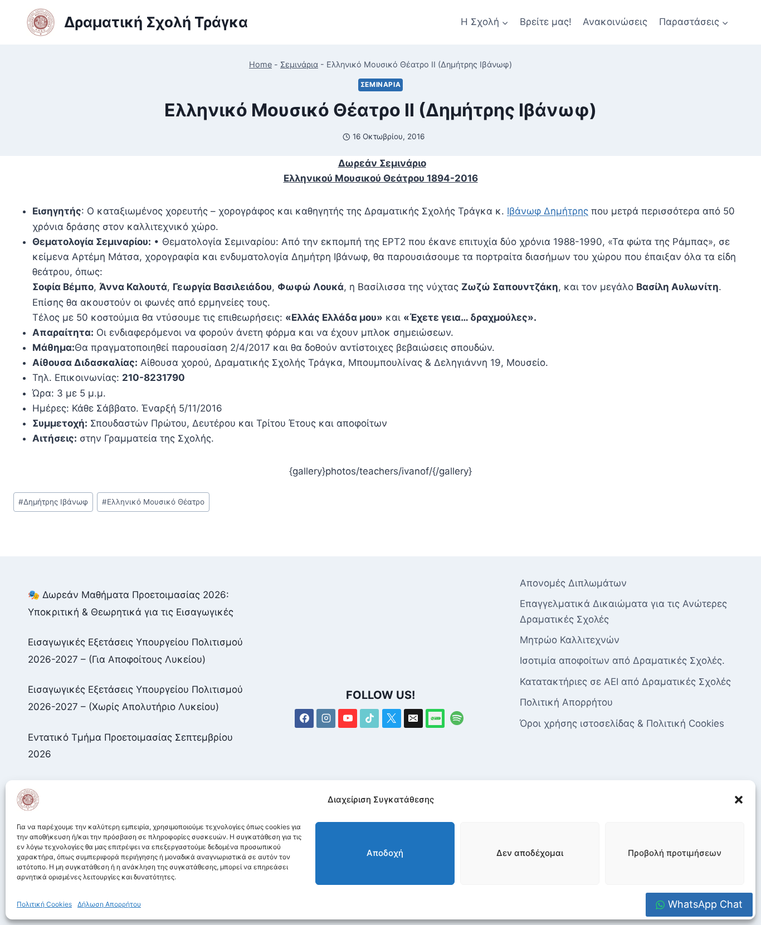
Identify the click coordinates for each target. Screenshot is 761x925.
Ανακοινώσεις (615, 21)
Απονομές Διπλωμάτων (573, 583)
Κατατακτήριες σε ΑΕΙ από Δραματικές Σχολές (625, 681)
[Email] (413, 718)
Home (260, 64)
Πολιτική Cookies (44, 904)
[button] (738, 799)
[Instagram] (325, 718)
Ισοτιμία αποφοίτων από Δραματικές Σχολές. (622, 660)
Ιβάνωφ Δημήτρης (547, 211)
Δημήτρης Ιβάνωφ (53, 501)
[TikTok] (369, 718)
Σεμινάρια (299, 64)
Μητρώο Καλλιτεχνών (569, 639)
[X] (391, 718)
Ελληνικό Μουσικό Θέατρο (153, 501)
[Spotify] (456, 718)
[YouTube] (347, 718)
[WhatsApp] (435, 718)
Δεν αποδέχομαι (529, 853)
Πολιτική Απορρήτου (566, 702)
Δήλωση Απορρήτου (109, 904)
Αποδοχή (385, 853)
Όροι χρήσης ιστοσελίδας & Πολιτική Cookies (622, 723)
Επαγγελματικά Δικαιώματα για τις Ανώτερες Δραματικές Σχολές (623, 611)
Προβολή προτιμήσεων (674, 853)
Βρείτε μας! (546, 21)
